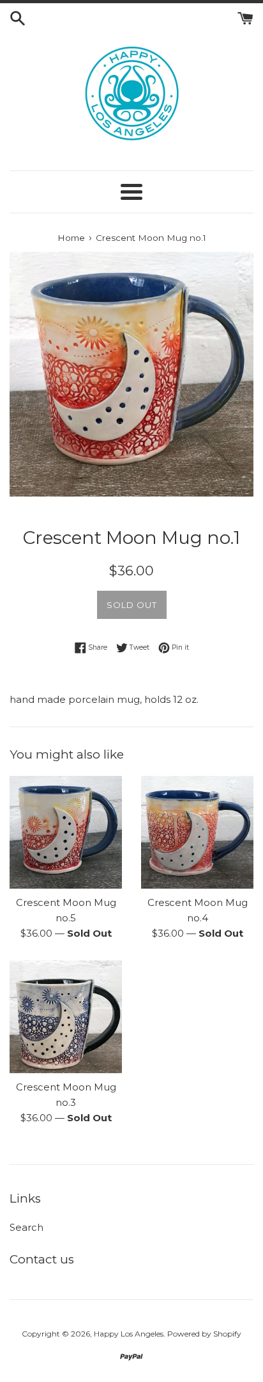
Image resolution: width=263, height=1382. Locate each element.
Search (26, 1227)
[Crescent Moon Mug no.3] (66, 1016)
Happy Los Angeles (128, 1333)
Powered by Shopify (204, 1333)
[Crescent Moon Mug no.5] (66, 832)
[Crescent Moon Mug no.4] (197, 832)
